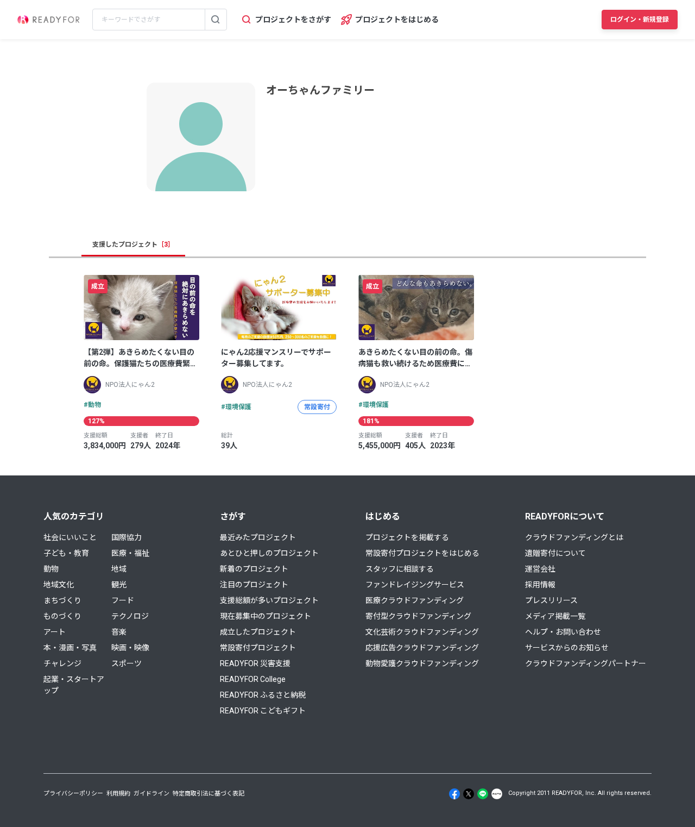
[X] (468, 793)
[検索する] (215, 19)
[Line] (482, 793)
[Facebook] (454, 793)
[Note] (496, 793)
